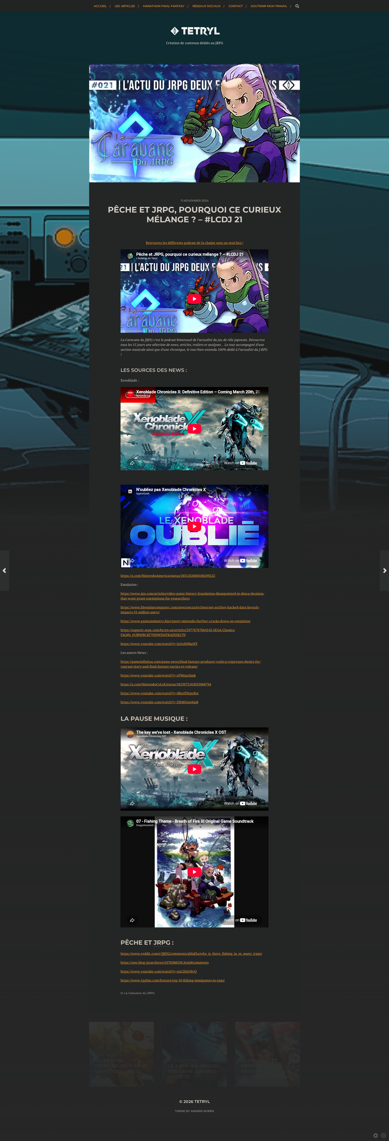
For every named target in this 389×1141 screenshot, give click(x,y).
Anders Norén (202, 1111)
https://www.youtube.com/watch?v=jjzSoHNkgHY (159, 644)
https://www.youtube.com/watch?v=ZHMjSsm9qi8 (159, 702)
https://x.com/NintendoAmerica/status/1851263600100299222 (168, 576)
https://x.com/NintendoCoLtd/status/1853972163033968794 (166, 684)
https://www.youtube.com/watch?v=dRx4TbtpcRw (160, 693)
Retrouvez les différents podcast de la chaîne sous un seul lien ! (194, 243)
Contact (236, 6)
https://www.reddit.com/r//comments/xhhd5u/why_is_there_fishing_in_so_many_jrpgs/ (191, 954)
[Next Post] (384, 570)
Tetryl (202, 1101)
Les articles (125, 6)
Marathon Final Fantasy (163, 6)
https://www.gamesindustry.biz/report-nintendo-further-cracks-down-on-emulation (185, 621)
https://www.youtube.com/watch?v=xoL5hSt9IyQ (159, 971)
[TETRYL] (195, 31)
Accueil (100, 6)
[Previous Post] (4, 570)
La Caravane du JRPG (139, 993)
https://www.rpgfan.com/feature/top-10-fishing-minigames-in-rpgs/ (173, 980)
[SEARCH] (297, 6)
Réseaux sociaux (206, 6)
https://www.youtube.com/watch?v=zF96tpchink (158, 675)
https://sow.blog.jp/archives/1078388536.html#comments (165, 963)
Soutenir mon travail (269, 6)
